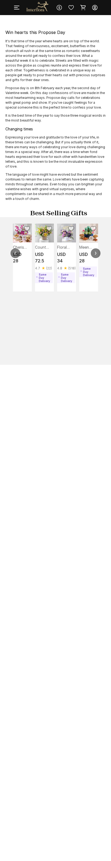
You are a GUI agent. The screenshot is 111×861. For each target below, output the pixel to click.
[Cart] (83, 7)
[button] (15, 253)
